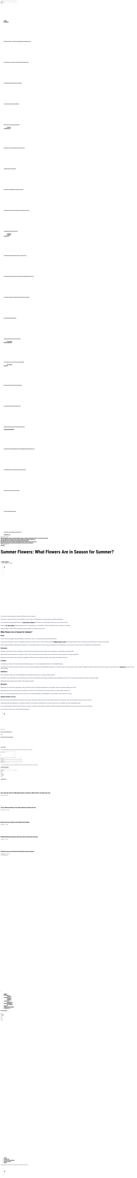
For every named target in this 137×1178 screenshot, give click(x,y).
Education (9, 341)
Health (6, 365)
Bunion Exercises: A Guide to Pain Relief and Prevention (13, 385)
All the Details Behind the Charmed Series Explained (12, 338)
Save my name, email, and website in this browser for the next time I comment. (20, 764)
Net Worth (9, 364)
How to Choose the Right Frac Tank (6, 731)
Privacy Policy (7, 1161)
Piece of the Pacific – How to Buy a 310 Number (11, 103)
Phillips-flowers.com (59, 642)
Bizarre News (5, 561)
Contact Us (7, 534)
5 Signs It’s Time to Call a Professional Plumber (11, 490)
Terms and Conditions (9, 1160)
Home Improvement (9, 429)
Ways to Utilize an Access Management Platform (12, 124)
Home (5, 20)
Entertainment (8, 342)
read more (122, 667)
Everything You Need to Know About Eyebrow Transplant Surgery (14, 426)
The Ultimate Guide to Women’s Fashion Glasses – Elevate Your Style (15, 255)
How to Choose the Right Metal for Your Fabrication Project (13, 189)
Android (9, 233)
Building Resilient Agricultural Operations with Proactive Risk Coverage (18, 541)
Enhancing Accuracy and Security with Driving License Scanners (14, 147)
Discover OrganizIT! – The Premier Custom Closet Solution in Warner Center (16, 62)
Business (6, 22)
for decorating (10, 625)
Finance (9, 127)
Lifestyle (6, 236)
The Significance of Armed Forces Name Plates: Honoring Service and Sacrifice (16, 297)
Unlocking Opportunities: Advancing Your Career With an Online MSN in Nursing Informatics (19, 276)
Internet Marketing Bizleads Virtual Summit (11, 231)
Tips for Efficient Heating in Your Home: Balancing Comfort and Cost (15, 469)
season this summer (29, 622)
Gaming (9, 235)
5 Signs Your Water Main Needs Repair (10, 511)
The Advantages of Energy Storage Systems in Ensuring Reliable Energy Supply (16, 210)
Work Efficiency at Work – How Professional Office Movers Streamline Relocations (17, 41)
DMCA (5, 1162)
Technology (7, 128)
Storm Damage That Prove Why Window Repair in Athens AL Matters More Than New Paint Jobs (19, 448)
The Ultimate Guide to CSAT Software (10, 168)
